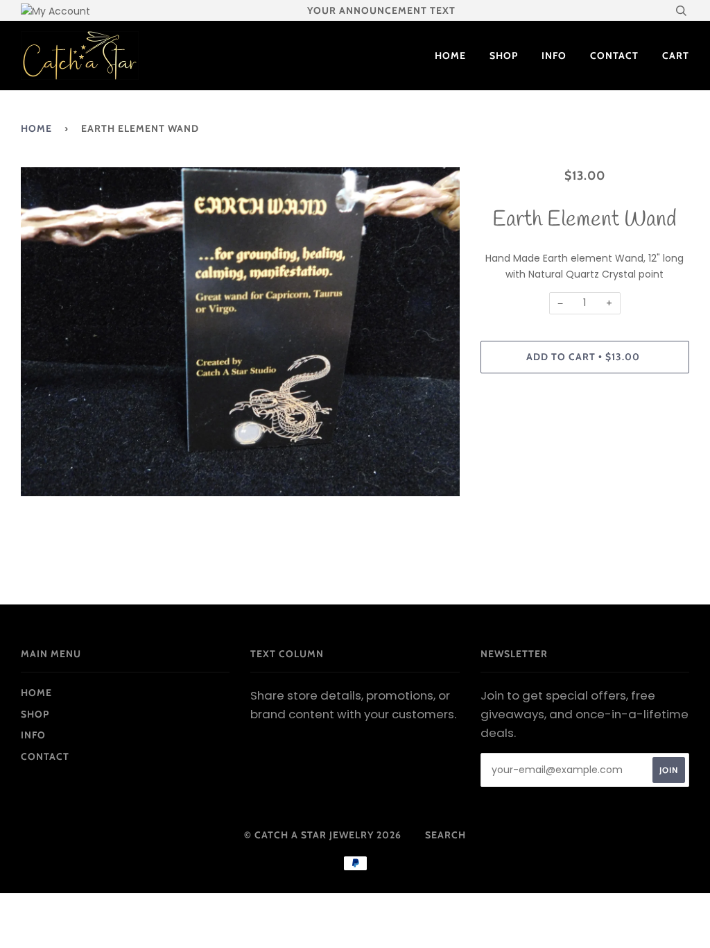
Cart (675, 55)
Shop (504, 55)
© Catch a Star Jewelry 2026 (322, 835)
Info (554, 55)
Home (450, 55)
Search (445, 835)
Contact (614, 55)
